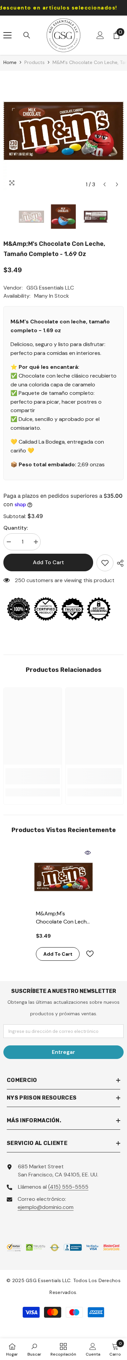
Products (34, 62)
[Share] (118, 563)
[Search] (27, 35)
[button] (104, 184)
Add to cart (48, 562)
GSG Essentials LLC (50, 287)
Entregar (63, 1052)
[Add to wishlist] (105, 562)
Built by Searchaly (63, 1335)
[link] (32, 776)
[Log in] (100, 35)
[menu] (7, 35)
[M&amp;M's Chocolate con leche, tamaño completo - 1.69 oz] (63, 877)
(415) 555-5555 (68, 1186)
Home (10, 62)
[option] (63, 131)
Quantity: (15, 527)
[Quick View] (88, 853)
